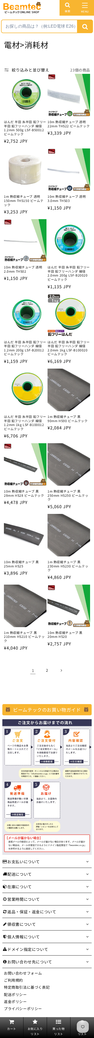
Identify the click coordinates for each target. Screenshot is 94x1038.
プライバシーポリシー (23, 1008)
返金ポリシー (15, 1001)
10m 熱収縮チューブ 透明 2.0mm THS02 (23, 269)
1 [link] (33, 670)
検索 (67, 11)
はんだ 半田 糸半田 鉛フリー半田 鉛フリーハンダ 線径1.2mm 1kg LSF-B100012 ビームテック (25, 423)
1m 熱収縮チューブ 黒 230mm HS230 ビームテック (68, 566)
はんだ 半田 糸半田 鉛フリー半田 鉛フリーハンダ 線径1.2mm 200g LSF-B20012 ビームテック (25, 348)
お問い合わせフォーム (23, 973)
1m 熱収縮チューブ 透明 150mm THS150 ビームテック (23, 200)
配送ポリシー (15, 994)
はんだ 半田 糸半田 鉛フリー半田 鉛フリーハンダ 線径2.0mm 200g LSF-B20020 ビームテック (69, 273)
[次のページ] (61, 670)
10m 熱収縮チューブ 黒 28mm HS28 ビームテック (24, 493)
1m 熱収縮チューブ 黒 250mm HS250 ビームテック (68, 495)
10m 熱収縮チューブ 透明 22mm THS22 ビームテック (69, 124)
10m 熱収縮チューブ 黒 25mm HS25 (21, 564)
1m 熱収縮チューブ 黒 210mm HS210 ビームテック (24, 637)
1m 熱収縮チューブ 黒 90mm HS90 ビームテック (68, 419)
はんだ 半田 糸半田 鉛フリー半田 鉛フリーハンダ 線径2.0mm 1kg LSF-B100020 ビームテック (69, 348)
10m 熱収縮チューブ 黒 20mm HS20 (65, 635)
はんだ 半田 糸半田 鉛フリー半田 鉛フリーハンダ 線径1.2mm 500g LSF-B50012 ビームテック (25, 128)
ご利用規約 (13, 980)
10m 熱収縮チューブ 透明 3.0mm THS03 (67, 198)
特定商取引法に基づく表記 (27, 987)
